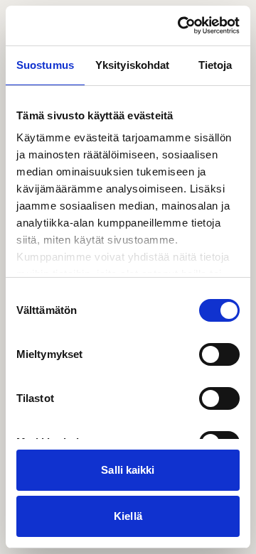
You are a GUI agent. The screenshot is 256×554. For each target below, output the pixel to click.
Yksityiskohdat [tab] (132, 65)
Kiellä (128, 516)
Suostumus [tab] (45, 65)
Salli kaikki (127, 470)
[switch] (219, 354)
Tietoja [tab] (215, 65)
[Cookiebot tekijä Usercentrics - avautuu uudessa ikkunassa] (181, 25)
